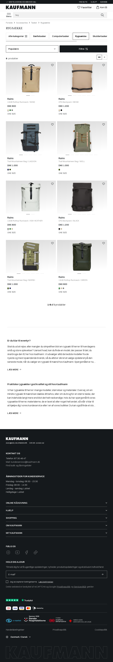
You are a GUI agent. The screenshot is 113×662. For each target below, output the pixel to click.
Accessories (22, 23)
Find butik (83, 2)
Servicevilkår (80, 586)
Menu (8, 16)
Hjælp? (94, 2)
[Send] (102, 574)
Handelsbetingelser (15, 629)
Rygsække (45, 23)
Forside (9, 23)
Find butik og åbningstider (19, 465)
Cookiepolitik (101, 629)
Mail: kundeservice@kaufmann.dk (23, 461)
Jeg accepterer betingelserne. (23, 582)
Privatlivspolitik (63, 586)
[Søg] (102, 15)
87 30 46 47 (20, 458)
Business (103, 2)
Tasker (34, 23)
